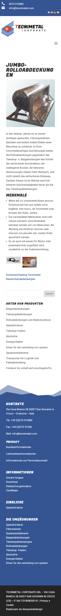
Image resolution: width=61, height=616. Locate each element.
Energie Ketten (14, 341)
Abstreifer (12, 336)
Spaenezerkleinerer (17, 352)
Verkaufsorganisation (18, 486)
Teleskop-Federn (15, 330)
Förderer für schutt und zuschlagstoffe (28, 368)
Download (12, 481)
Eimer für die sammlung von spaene (27, 347)
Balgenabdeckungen (18, 308)
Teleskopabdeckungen (19, 314)
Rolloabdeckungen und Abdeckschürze (28, 319)
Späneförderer (14, 325)
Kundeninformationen (18, 447)
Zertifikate (12, 490)
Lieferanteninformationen (21, 453)
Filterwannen (13, 529)
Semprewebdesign (32, 609)
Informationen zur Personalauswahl (26, 460)
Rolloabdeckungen (17, 546)
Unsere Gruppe (14, 477)
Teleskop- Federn (16, 550)
